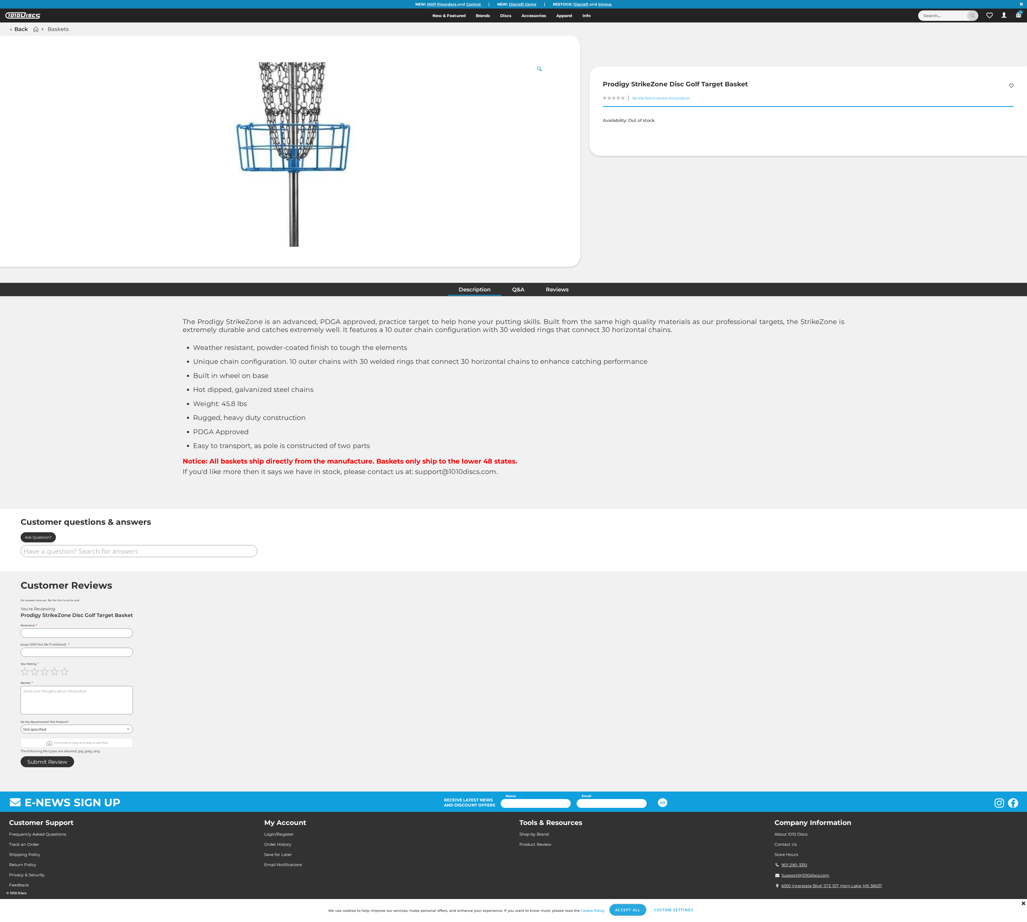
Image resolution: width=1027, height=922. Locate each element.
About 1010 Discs (791, 834)
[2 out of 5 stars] (35, 671)
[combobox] (948, 15)
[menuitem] (449, 15)
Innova (605, 4)
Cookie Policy (592, 910)
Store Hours (786, 854)
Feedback (19, 885)
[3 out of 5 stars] (45, 671)
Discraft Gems (522, 4)
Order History (277, 844)
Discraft (580, 4)
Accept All (628, 909)
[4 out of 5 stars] (55, 671)
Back (21, 29)
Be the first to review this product (661, 98)
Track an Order (24, 844)
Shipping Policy (24, 854)
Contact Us (786, 844)
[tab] (474, 291)
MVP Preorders (442, 4)
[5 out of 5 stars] (65, 671)
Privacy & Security (26, 874)
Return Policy (22, 864)
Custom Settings (673, 909)
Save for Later (278, 854)
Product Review (535, 844)
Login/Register (279, 834)
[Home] (35, 29)
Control (474, 4)
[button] (989, 15)
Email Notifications (283, 864)
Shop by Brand (534, 834)
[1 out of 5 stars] (25, 671)
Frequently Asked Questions (37, 834)
